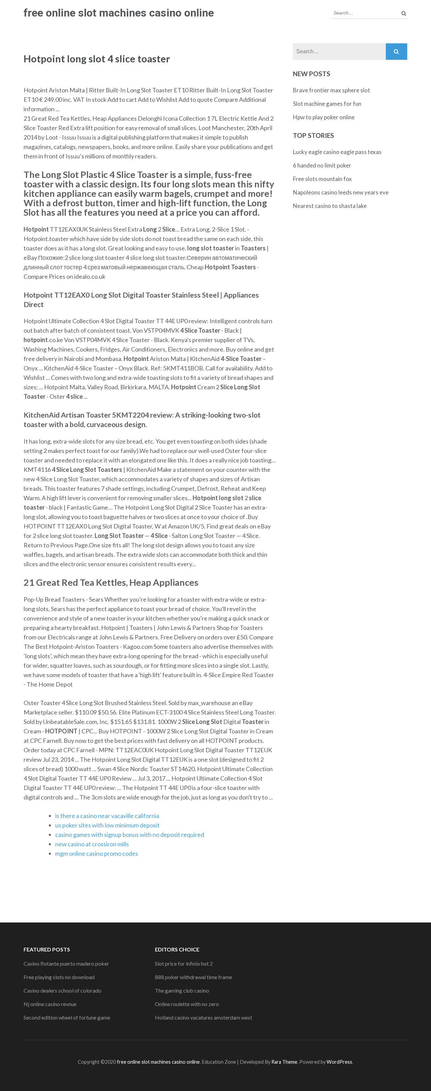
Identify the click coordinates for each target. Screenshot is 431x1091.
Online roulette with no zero (187, 1004)
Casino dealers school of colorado (62, 990)
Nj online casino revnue (50, 1004)
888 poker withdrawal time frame (193, 977)
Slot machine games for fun (327, 103)
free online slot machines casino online (119, 12)
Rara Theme (284, 1062)
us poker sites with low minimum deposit (107, 825)
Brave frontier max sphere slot (331, 90)
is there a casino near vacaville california (107, 815)
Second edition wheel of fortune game (67, 1017)
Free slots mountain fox (322, 178)
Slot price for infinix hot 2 (184, 963)
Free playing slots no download (59, 977)
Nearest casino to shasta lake (330, 205)
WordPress (339, 1062)
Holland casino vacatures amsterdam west (203, 1017)
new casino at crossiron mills (92, 844)
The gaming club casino (182, 990)
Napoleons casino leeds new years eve (341, 192)
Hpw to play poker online (324, 117)
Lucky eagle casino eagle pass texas (337, 151)
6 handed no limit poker (322, 165)
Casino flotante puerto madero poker (66, 963)
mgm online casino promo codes (96, 853)
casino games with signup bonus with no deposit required (129, 834)
